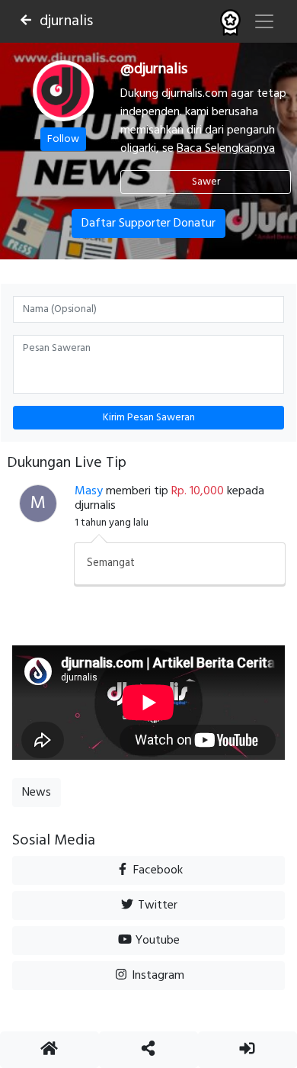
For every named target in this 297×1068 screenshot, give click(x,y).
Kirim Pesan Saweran (149, 417)
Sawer (206, 182)
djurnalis (66, 21)
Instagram (156, 976)
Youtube (156, 941)
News (36, 793)
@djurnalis (153, 69)
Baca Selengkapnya (226, 149)
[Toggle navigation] (264, 21)
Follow (63, 139)
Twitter (156, 905)
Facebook (156, 870)
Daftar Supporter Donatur (148, 223)
